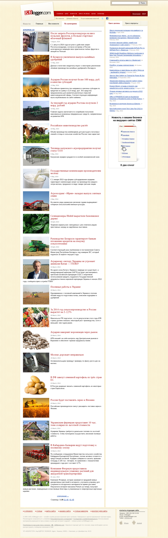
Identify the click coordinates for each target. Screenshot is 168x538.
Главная (60, 14)
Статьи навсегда (81, 511)
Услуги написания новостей (90, 18)
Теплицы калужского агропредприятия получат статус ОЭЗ (76, 149)
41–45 (71, 500)
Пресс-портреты (131, 23)
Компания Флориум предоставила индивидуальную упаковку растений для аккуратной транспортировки (72, 471)
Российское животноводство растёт (69, 125)
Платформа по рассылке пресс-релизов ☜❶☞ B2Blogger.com (43, 525)
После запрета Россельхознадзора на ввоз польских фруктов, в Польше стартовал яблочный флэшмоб (73, 36)
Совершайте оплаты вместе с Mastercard (125, 60)
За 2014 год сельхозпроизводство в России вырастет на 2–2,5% (73, 311)
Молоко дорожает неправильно (67, 354)
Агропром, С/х (28, 30)
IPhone (126, 523)
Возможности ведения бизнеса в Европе (125, 104)
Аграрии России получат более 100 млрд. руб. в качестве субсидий (75, 80)
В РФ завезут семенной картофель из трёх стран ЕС (76, 378)
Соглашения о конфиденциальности (85, 519)
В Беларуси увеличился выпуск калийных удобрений (73, 58)
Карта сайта (51, 511)
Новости (73, 14)
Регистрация (136, 14)
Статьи (39, 511)
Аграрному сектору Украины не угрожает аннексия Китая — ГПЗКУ (73, 262)
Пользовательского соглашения (61, 519)
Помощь (100, 14)
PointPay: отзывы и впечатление (122, 65)
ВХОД (144, 14)
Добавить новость (72, 18)
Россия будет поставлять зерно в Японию (72, 399)
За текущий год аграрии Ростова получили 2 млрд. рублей (74, 104)
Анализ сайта (65, 511)
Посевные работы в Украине (66, 286)
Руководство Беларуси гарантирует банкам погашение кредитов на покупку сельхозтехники (73, 241)
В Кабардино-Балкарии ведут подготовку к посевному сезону (73, 446)
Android (139, 523)
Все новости (60, 18)
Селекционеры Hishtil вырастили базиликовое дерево (75, 217)
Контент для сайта (99, 511)
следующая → (63, 496)
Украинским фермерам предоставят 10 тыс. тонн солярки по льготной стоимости (73, 424)
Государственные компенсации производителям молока (76, 172)
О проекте (28, 511)
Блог (66, 14)
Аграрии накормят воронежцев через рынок (74, 332)
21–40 (66, 500)
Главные (39, 24)
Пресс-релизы (84, 14)
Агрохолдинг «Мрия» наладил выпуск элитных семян (76, 194)
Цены (93, 14)
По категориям (70, 24)
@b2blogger (128, 518)
